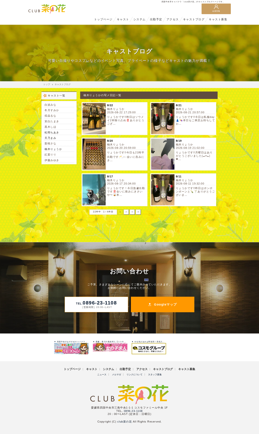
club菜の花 (124, 421)
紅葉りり (50, 154)
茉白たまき (52, 121)
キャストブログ (63, 84)
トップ (46, 84)
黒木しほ (50, 126)
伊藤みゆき (52, 160)
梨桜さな (50, 143)
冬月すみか (52, 110)
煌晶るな (50, 115)
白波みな (50, 104)
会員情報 (216, 11)
